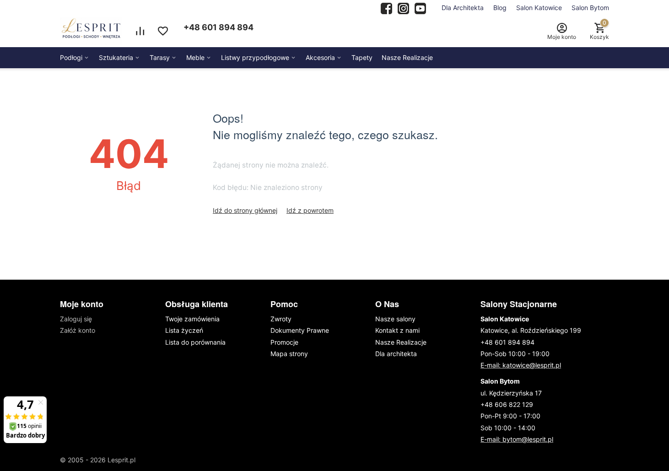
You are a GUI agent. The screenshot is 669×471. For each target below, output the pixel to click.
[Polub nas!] (386, 7)
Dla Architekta (463, 7)
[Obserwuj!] (403, 7)
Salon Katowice (539, 7)
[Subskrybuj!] (420, 7)
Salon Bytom (590, 7)
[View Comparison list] (140, 31)
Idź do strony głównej (245, 210)
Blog (500, 7)
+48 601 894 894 (218, 27)
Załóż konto (77, 330)
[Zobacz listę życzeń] (163, 31)
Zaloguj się (76, 319)
